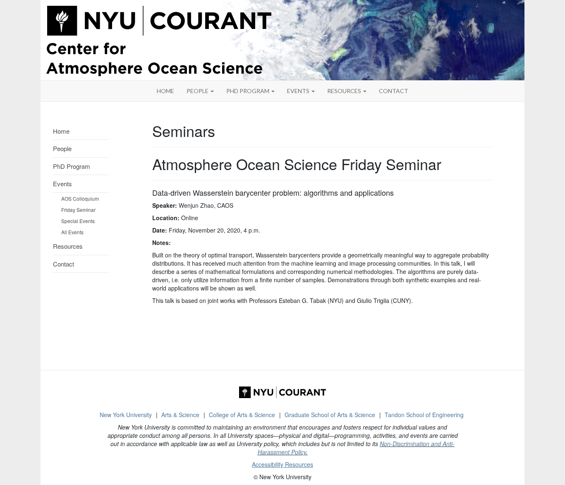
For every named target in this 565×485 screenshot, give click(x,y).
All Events (72, 231)
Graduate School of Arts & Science (330, 415)
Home (61, 131)
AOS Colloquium (80, 198)
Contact (63, 263)
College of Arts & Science (242, 415)
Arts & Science (180, 415)
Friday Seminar (78, 209)
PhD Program (248, 90)
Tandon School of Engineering (424, 415)
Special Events (78, 220)
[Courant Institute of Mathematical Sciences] (282, 392)
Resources (344, 90)
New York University (126, 415)
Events (299, 90)
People (198, 90)
